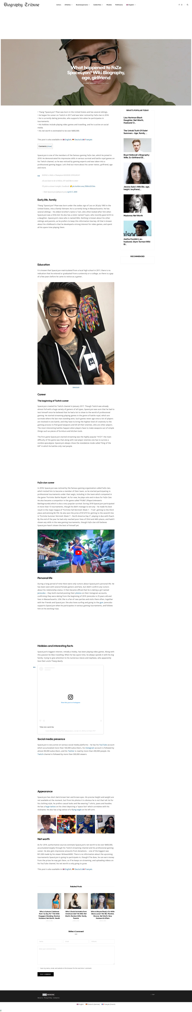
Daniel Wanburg (90, 83)
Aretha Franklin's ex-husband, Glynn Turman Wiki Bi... (137, 242)
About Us (40, 998)
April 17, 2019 (72, 192)
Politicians (119, 5)
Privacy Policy (48, 998)
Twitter (71, 751)
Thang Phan (60, 731)
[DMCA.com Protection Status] (48, 995)
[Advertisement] (96, 25)
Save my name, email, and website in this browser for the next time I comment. (66, 968)
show (49, 146)
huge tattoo (50, 806)
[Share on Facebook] (28, 118)
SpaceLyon (76, 387)
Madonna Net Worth (133, 215)
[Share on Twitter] (28, 124)
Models (109, 5)
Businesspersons (82, 5)
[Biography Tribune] (21, 5)
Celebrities (97, 5)
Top (153, 994)
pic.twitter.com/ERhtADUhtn (83, 186)
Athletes (68, 5)
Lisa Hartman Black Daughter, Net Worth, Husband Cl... (134, 120)
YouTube (103, 745)
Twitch (41, 754)
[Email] (28, 134)
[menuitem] (130, 5)
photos (78, 593)
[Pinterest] (28, 129)
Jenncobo (42, 593)
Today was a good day (47, 727)
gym (101, 602)
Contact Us (56, 998)
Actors (58, 5)
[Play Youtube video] (79, 553)
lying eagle (77, 809)
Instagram (90, 748)
